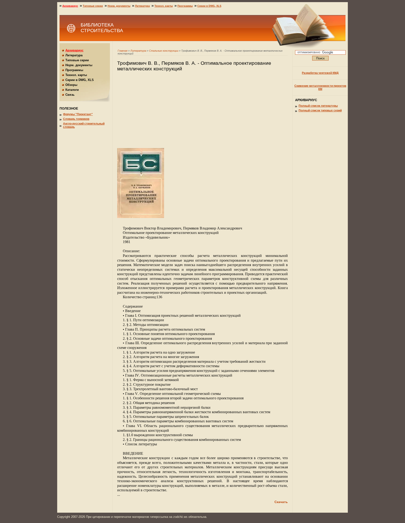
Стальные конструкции (163, 50)
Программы (185, 5)
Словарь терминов (76, 119)
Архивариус (70, 5)
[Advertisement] (202, 112)
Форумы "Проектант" (78, 114)
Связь (70, 94)
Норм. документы (119, 5)
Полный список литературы (318, 105)
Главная (123, 50)
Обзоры (71, 85)
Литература (138, 50)
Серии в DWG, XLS (209, 5)
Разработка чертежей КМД (320, 73)
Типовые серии (93, 5)
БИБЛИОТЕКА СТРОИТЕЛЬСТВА (102, 27)
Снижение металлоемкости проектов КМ (320, 87)
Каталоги (72, 90)
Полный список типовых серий (320, 110)
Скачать (281, 502)
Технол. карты (163, 5)
